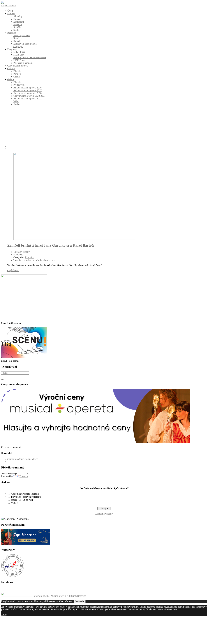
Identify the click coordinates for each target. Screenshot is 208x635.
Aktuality (17, 16)
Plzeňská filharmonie (23, 63)
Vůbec (14, 503)
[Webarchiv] (12, 576)
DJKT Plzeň (19, 52)
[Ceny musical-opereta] (95, 442)
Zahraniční (18, 21)
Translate (23, 476)
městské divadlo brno (45, 260)
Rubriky (11, 13)
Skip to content (8, 5)
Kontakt (17, 41)
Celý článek (13, 270)
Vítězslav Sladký (21, 252)
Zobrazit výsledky (104, 513)
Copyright (18, 46)
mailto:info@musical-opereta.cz (22, 459)
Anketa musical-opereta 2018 (27, 93)
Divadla (17, 71)
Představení (19, 85)
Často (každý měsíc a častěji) (25, 493)
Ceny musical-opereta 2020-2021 (29, 96)
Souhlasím (79, 601)
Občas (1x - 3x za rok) (22, 500)
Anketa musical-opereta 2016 (27, 87)
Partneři (17, 74)
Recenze (17, 24)
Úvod (10, 10)
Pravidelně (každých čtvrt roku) (26, 496)
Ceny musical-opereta (17, 65)
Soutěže (17, 27)
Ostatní (16, 76)
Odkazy (11, 68)
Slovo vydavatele (21, 35)
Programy (12, 49)
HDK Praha (19, 60)
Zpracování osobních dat (25, 43)
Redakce (11, 32)
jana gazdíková (26, 260)
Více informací (66, 601)
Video (16, 101)
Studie (16, 30)
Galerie (10, 79)
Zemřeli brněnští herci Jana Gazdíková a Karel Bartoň (50, 245)
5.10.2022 (18, 254)
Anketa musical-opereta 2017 (27, 90)
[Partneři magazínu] (25, 543)
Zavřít (4, 614)
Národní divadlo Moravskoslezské (29, 57)
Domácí (17, 19)
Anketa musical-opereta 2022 (27, 98)
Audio (16, 104)
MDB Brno (19, 54)
